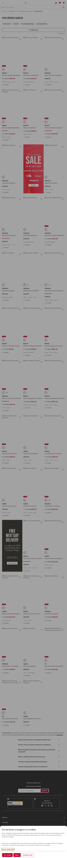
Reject (17, 855)
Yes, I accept (7, 855)
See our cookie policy (8, 849)
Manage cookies (28, 855)
